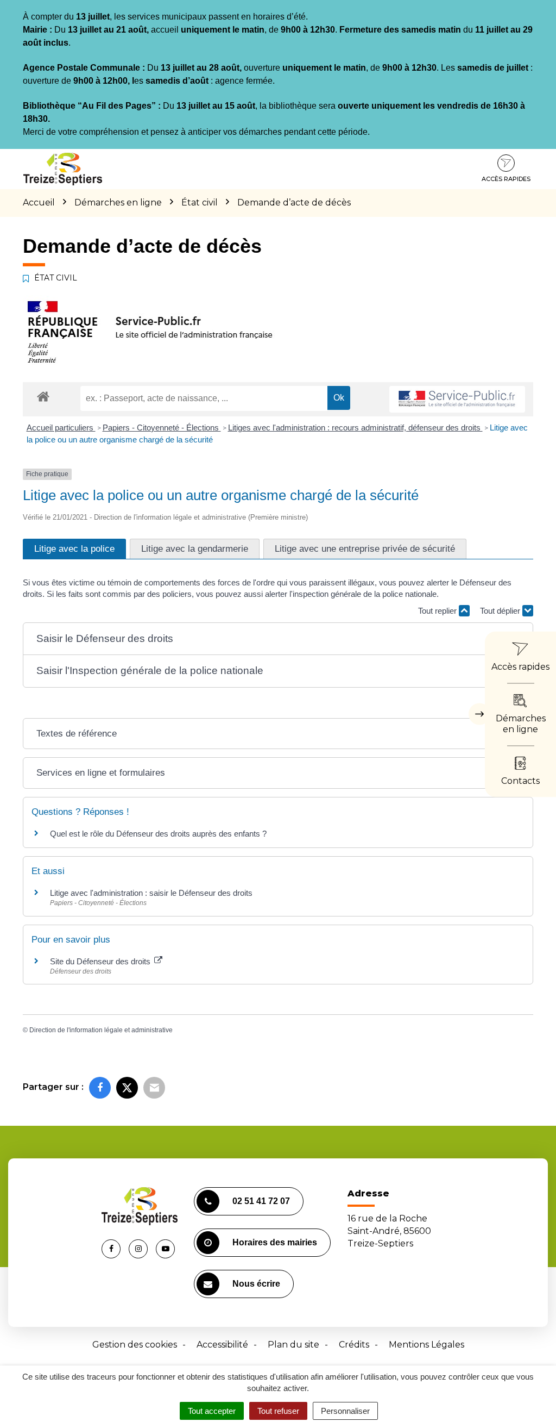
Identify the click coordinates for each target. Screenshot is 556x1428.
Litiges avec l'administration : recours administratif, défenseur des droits (355, 427)
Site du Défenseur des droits (101, 961)
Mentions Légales (426, 1344)
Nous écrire (256, 1283)
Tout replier (438, 610)
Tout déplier (501, 610)
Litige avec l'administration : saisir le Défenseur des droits (151, 892)
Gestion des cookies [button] (134, 1344)
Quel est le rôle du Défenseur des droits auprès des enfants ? (158, 833)
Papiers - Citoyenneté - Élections (162, 427)
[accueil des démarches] (43, 396)
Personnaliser (345, 1410)
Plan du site (293, 1344)
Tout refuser (278, 1410)
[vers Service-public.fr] (457, 399)
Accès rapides (506, 179)
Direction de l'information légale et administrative (101, 1030)
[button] (277, 639)
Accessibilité (222, 1344)
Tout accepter (212, 1410)
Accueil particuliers (61, 427)
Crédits (354, 1344)
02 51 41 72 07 (261, 1201)
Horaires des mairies (274, 1242)
